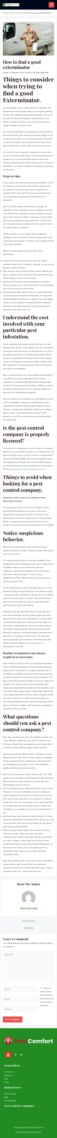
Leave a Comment (11, 72)
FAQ (6, 1079)
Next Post (28, 928)
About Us (8, 1075)
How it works (10, 1094)
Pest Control (25, 72)
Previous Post (28, 921)
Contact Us (9, 1072)
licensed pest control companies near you (26, 469)
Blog (6, 1097)
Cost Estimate (10, 1100)
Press (6, 1082)
